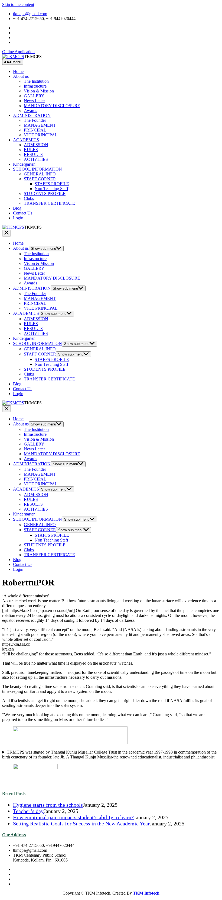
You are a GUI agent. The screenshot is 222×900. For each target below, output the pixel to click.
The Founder (35, 120)
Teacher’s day (28, 811)
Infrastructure (35, 86)
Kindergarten (24, 164)
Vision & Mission (39, 91)
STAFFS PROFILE (52, 183)
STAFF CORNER (40, 179)
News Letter (34, 100)
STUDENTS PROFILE (45, 193)
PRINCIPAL (35, 130)
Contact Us (22, 213)
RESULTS (33, 154)
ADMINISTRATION (32, 115)
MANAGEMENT (40, 125)
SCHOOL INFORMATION (37, 169)
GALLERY (34, 96)
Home (18, 71)
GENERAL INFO (40, 174)
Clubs (29, 198)
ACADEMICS (26, 139)
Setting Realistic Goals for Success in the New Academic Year (81, 824)
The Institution (36, 81)
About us (21, 76)
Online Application (18, 51)
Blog (17, 208)
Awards (30, 110)
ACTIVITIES (36, 159)
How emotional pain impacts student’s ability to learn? (73, 817)
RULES (31, 149)
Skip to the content (18, 4)
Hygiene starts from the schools (48, 805)
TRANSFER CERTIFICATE (49, 203)
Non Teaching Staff (51, 188)
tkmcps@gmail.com (30, 13)
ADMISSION (36, 144)
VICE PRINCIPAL (41, 135)
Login (18, 218)
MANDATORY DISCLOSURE (52, 105)
